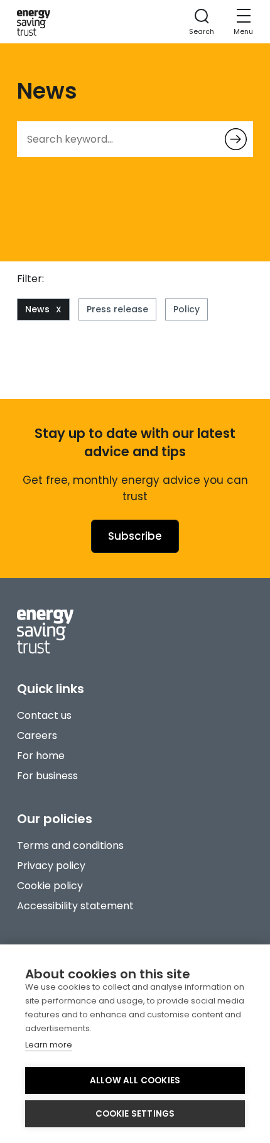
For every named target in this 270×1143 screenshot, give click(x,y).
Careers (37, 735)
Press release (117, 309)
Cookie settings (135, 1114)
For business (47, 775)
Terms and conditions (70, 845)
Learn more (48, 1045)
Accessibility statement (75, 906)
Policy (186, 309)
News (37, 309)
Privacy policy (51, 865)
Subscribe (135, 536)
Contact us (44, 715)
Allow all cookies (135, 1080)
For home (41, 755)
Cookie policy (50, 885)
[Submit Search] (236, 139)
